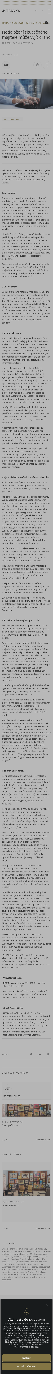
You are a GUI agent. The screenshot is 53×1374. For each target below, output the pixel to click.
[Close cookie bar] (47, 1304)
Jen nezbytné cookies (26, 1366)
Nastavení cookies (34, 1344)
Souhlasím (26, 1358)
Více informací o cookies (26, 1346)
